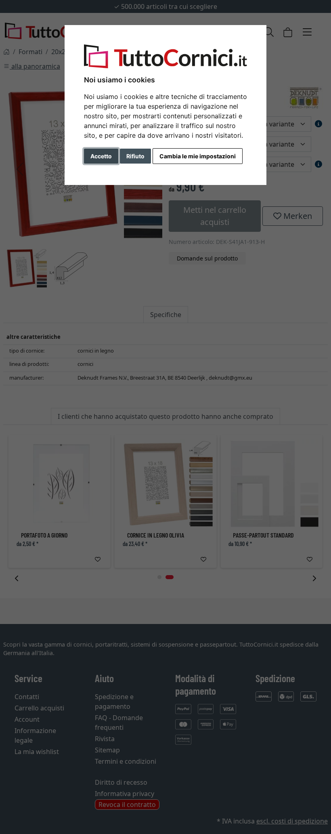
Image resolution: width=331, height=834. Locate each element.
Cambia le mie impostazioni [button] (197, 156)
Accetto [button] (101, 156)
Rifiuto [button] (135, 156)
